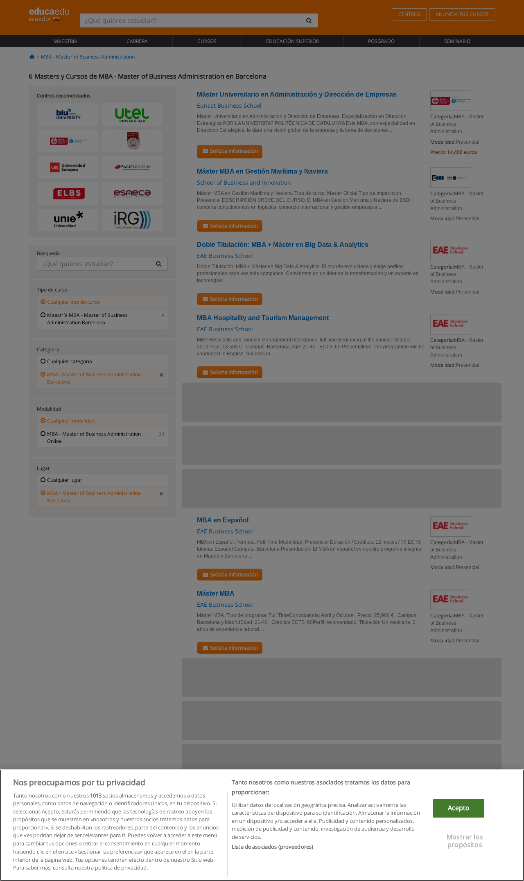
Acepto (459, 808)
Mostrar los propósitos (465, 840)
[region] (262, 825)
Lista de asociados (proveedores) (272, 846)
